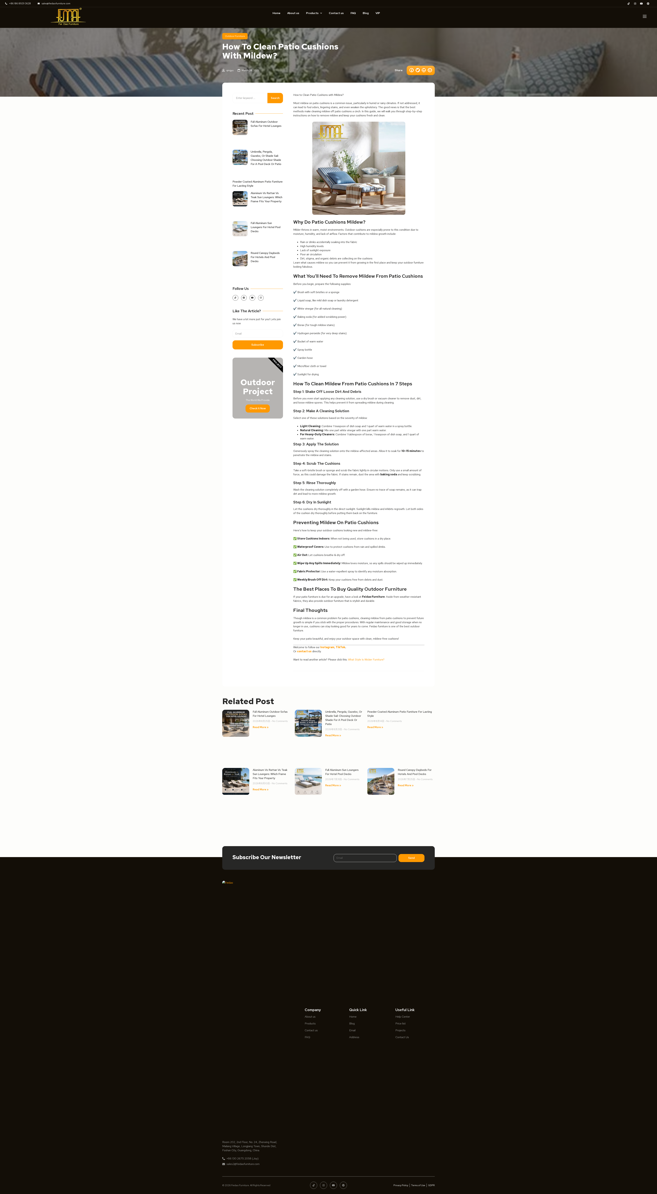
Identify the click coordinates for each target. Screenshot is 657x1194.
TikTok (340, 647)
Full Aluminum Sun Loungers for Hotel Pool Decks (265, 227)
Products (312, 13)
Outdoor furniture (235, 36)
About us (293, 13)
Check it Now (258, 408)
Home (276, 13)
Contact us (336, 13)
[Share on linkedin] (424, 70)
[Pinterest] (244, 298)
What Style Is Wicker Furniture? (366, 659)
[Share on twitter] (418, 70)
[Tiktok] (235, 298)
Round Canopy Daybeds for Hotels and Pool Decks (265, 257)
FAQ (353, 13)
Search (275, 98)
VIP (378, 13)
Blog (366, 13)
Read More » (260, 727)
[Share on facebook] (411, 70)
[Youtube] (252, 298)
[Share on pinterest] (430, 70)
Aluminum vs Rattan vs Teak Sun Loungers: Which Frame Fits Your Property (266, 197)
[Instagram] (261, 298)
